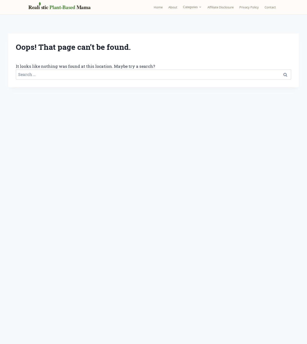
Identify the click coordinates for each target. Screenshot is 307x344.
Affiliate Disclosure (220, 7)
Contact (270, 7)
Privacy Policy (249, 7)
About (172, 7)
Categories (190, 7)
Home (158, 7)
